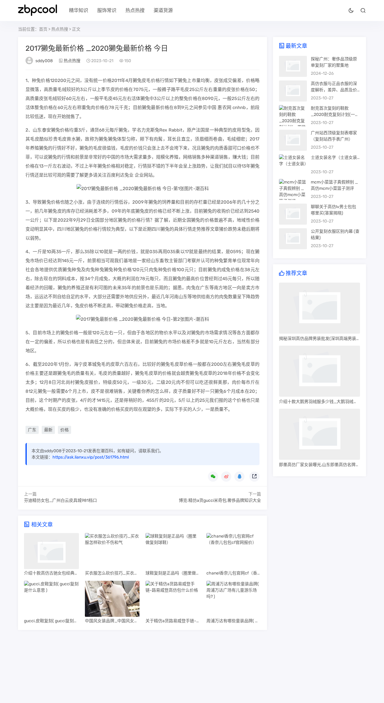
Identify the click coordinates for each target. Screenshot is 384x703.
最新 (48, 429)
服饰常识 (106, 10)
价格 (64, 429)
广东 (32, 429)
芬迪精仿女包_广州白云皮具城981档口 (60, 500)
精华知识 (78, 10)
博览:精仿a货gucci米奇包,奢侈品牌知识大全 (220, 500)
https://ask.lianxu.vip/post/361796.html (90, 457)
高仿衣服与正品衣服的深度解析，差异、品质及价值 (334, 90)
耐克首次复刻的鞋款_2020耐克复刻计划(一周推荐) (335, 114)
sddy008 (44, 60)
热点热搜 (135, 10)
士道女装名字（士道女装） (336, 157)
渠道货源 (163, 10)
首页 (43, 29)
